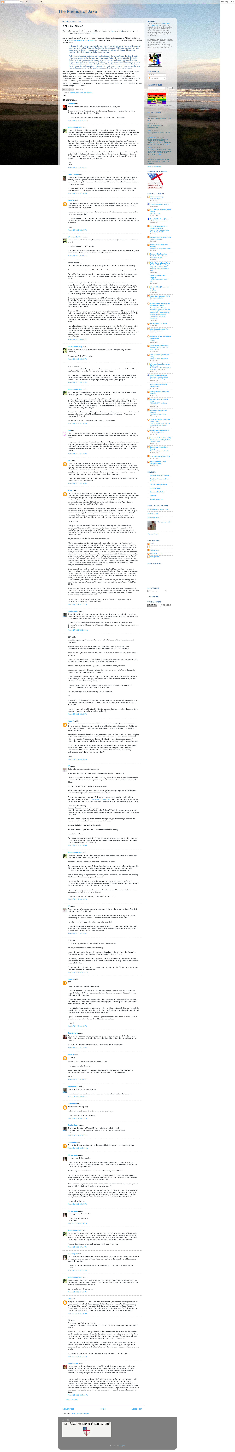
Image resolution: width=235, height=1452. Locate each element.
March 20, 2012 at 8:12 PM (77, 1118)
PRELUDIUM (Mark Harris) (159, 204)
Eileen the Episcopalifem (158, 375)
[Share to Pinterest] (73, 89)
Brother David (73, 611)
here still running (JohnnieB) (160, 456)
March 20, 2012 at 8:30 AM (77, 934)
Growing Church (152, 534)
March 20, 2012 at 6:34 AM (77, 759)
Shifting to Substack (156, 239)
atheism (72, 93)
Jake (149, 123)
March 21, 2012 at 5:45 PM (77, 1223)
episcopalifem (154, 557)
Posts (152, 75)
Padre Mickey (154, 550)
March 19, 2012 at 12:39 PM (78, 120)
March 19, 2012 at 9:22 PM (77, 604)
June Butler (72, 1104)
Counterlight (72, 1033)
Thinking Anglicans (156, 499)
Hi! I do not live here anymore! (159, 221)
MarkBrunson (73, 1363)
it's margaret (72, 1155)
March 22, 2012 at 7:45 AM (77, 1292)
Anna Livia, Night (155, 213)
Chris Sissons (73, 175)
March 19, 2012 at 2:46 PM (77, 230)
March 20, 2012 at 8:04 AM (77, 899)
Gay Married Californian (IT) (159, 346)
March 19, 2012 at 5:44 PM (77, 383)
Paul (69, 460)
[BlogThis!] (66, 89)
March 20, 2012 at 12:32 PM (78, 972)
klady (70, 490)
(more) (168, 144)
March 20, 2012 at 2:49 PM (77, 1048)
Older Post (137, 1409)
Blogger (121, 1446)
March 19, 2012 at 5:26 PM (77, 340)
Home (103, 1409)
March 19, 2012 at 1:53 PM (77, 193)
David (152, 543)
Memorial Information (156, 331)
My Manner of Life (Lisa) (158, 323)
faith (77, 93)
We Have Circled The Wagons (159, 358)
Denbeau (71, 104)
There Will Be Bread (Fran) (159, 219)
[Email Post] (64, 95)
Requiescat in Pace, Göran (158, 414)
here (113, 31)
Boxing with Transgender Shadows (160, 248)
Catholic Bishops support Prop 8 (158, 509)
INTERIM (153, 291)
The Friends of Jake (77, 11)
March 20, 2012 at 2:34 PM (77, 1026)
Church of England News (158, 484)
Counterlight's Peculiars (158, 254)
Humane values (152, 513)
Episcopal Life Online (157, 492)
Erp (69, 430)
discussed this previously (101, 799)
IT (69, 766)
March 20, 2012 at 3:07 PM (77, 1080)
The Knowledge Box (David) (159, 430)
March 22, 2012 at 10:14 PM (78, 1395)
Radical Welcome (153, 518)
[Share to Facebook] (70, 89)
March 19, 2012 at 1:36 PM (77, 168)
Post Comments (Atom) (80, 1414)
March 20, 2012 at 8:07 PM (77, 1097)
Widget (149, 166)
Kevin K (71, 200)
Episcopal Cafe (155, 488)
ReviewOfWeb (157, 166)
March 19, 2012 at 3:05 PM (77, 256)
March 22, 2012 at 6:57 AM (77, 1247)
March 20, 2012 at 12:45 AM (78, 630)
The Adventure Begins (156, 298)
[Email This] (63, 89)
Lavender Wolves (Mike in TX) (160, 438)
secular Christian (86, 93)
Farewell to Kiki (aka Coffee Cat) (159, 451)
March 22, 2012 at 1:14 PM (77, 1356)
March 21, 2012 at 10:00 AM (78, 1148)
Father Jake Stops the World (160, 296)
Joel (69, 1299)
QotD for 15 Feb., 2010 (157, 432)
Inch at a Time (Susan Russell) (160, 237)
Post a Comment (72, 1399)
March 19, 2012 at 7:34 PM (77, 453)
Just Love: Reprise (155, 198)
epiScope (153, 495)
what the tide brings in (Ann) (159, 329)
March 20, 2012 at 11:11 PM (78, 1135)
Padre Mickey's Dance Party (160, 263)
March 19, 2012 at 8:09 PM (77, 483)
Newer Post (68, 1409)
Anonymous (151, 137)
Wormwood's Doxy (75, 127)
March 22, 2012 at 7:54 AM (77, 1313)
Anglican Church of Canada (159, 475)
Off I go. (152, 340)
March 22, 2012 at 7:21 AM (77, 1270)
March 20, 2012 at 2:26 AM (77, 714)
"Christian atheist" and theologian (81, 40)
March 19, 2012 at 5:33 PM (77, 359)
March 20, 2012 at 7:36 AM (77, 845)
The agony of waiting (164, 522)
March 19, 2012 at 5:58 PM (77, 423)
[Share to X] (68, 89)
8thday (149, 148)
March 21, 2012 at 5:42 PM (77, 1204)
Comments (154, 78)
